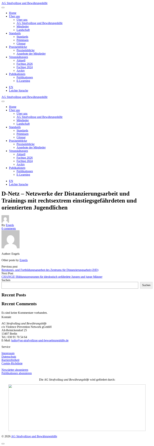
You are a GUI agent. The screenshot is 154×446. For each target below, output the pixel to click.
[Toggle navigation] (3, 7)
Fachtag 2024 (25, 67)
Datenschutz (9, 356)
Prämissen (23, 40)
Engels (10, 225)
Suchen (6, 280)
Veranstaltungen (18, 57)
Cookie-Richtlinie (12, 363)
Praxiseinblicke (18, 46)
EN (11, 87)
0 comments (9, 228)
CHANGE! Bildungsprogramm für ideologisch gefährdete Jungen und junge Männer (52, 276)
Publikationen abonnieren (17, 373)
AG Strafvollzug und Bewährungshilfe (25, 3)
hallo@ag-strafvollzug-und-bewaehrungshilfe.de (40, 340)
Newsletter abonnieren (15, 369)
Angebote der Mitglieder (31, 53)
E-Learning (23, 80)
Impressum (8, 353)
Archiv (21, 70)
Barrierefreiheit (10, 360)
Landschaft (23, 29)
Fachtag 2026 (25, 63)
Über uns (14, 16)
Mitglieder (23, 26)
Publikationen (17, 74)
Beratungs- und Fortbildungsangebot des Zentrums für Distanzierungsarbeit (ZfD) (50, 270)
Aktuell (21, 60)
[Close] (3, 101)
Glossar (21, 43)
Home (12, 13)
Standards (15, 33)
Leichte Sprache (18, 90)
